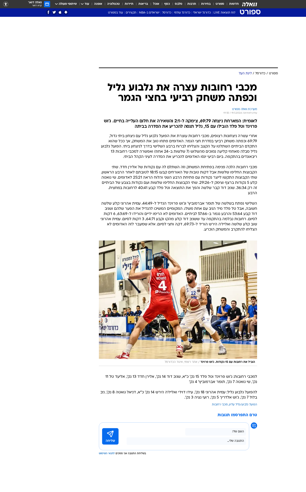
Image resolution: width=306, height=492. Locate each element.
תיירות (129, 4)
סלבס (178, 4)
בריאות (143, 4)
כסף (167, 4)
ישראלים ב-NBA (149, 12)
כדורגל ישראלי (202, 12)
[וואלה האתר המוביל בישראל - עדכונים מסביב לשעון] (249, 4)
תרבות (191, 4)
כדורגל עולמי (182, 12)
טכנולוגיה (113, 4)
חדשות (234, 4)
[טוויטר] (54, 12)
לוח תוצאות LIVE (224, 12)
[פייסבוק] (48, 12)
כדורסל (166, 12)
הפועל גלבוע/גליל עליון (243, 404)
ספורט (220, 4)
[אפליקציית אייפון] (60, 12)
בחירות (206, 4)
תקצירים (131, 12)
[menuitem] (231, 4)
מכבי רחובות (220, 404)
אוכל (156, 4)
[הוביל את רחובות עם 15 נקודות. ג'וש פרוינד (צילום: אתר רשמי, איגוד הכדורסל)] (178, 303)
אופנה (98, 4)
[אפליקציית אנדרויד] (65, 12)
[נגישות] (5, 4)
